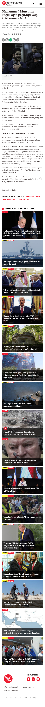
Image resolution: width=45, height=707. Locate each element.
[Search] (33, 3)
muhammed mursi (9, 200)
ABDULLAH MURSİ (23, 200)
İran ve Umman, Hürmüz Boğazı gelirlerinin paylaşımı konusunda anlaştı (21, 632)
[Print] (17, 40)
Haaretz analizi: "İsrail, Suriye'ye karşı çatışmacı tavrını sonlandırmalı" (21, 575)
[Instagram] (38, 679)
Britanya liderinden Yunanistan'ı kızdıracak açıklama (18, 405)
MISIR (38, 197)
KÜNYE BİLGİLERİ (11, 687)
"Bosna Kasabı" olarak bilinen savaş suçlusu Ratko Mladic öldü (19, 462)
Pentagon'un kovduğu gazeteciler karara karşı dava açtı (21, 263)
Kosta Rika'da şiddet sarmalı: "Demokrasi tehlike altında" (22, 490)
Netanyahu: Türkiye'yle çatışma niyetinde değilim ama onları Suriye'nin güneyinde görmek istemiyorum (22, 233)
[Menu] (41, 3)
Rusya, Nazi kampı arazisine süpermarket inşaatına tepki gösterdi (20, 348)
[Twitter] (33, 679)
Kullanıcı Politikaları (11, 691)
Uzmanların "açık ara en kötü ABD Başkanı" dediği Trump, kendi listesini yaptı (21, 318)
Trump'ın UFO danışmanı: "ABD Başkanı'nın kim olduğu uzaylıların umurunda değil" (19, 545)
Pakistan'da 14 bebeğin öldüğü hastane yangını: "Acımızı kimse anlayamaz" (21, 660)
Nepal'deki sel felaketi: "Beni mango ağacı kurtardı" (22, 518)
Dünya (5, 212)
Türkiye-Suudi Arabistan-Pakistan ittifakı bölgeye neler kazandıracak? (22, 291)
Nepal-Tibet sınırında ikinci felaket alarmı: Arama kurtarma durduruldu (19, 433)
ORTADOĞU (30, 197)
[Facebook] (28, 679)
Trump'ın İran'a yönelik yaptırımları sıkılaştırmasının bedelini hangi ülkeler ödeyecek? (21, 375)
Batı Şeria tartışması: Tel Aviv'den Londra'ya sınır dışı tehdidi (18, 603)
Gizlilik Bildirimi (28, 687)
